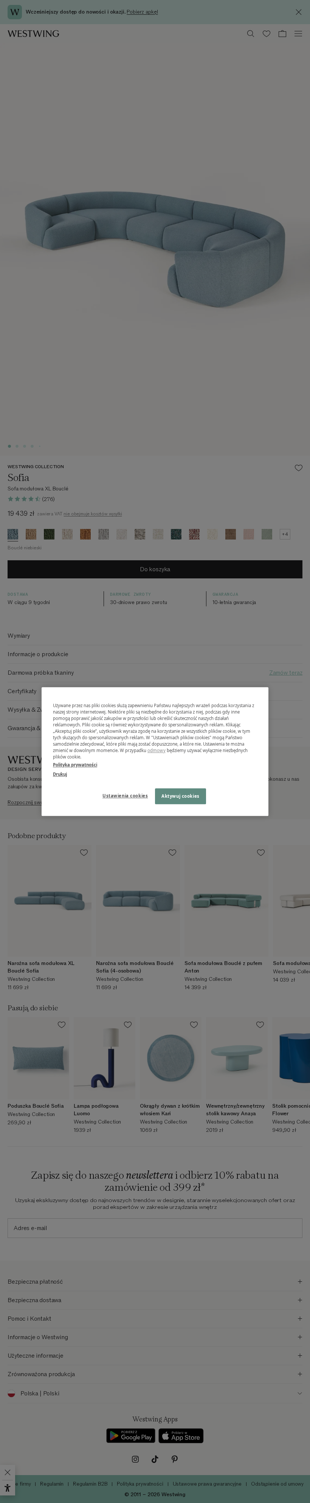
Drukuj (60, 774)
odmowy (156, 750)
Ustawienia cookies (125, 796)
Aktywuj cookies (180, 796)
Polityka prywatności (75, 765)
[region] (155, 751)
